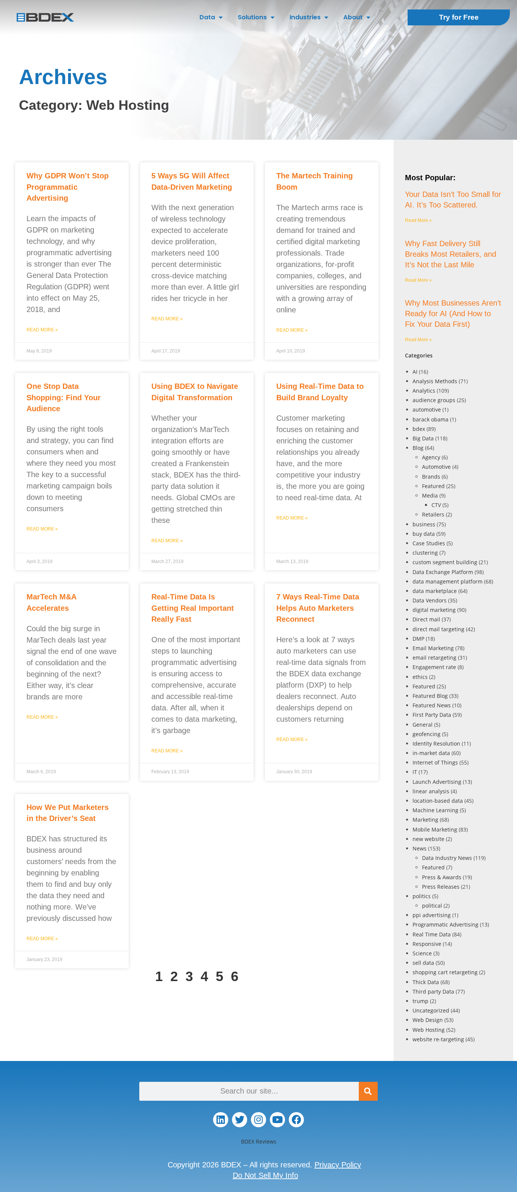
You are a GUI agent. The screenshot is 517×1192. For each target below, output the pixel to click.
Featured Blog (430, 695)
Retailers (433, 514)
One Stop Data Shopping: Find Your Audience (63, 397)
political (432, 905)
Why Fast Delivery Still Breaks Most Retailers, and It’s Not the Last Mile (450, 254)
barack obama (430, 419)
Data (207, 17)
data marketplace (435, 590)
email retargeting (434, 657)
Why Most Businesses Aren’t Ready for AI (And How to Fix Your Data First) (453, 313)
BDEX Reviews (258, 1141)
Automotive (436, 466)
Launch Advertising (437, 781)
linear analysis (431, 791)
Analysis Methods (435, 381)
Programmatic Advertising (445, 924)
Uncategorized (431, 1010)
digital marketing (434, 609)
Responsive (427, 943)
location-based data (438, 800)
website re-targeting (438, 1039)
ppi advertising (432, 915)
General (423, 724)
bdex (419, 428)
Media (430, 495)
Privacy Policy (338, 1165)
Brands (431, 476)
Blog (418, 447)
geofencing (427, 734)
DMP (418, 638)
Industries (305, 17)
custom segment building (445, 562)
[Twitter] (239, 1119)
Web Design (428, 1019)
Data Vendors (430, 600)
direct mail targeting (438, 629)
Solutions (252, 17)
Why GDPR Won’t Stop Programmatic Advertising (67, 187)
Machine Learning (435, 810)
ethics (420, 676)
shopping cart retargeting (445, 972)
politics (422, 896)
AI (415, 371)
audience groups (434, 400)
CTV (436, 505)
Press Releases (440, 886)
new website (428, 839)
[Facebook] (296, 1119)
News (420, 848)
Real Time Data (432, 934)
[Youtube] (277, 1119)
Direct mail (426, 619)
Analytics (424, 390)
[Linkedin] (220, 1119)
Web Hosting (429, 1029)
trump (420, 1001)
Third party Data (433, 991)
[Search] (368, 1091)
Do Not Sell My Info (265, 1175)
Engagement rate (434, 667)
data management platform (448, 581)
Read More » (42, 329)
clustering (425, 552)
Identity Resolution (436, 743)
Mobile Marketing (435, 829)
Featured (433, 486)
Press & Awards (441, 877)
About (353, 17)
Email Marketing (433, 648)
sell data (423, 962)
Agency (431, 457)
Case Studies (429, 543)
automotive (427, 409)
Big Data (423, 438)
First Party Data (432, 714)
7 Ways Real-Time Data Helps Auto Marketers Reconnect (317, 608)
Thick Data (426, 982)
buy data (424, 533)
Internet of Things (435, 762)
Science (422, 953)
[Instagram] (258, 1119)
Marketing (425, 819)
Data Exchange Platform (443, 572)
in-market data (431, 753)
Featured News (432, 705)
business (424, 524)
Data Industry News (447, 857)
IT (415, 771)
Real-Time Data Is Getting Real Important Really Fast (192, 608)
